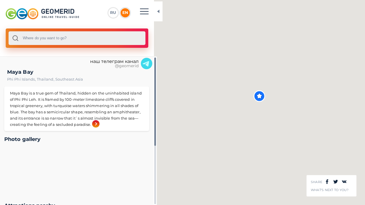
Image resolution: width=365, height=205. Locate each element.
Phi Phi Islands (22, 79)
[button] (259, 96)
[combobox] (77, 38)
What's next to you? (330, 190)
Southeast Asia (69, 79)
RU (113, 12)
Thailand (46, 79)
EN (125, 12)
